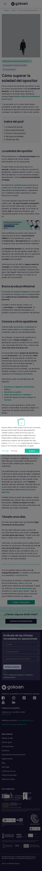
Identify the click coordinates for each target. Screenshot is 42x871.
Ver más (5, 451)
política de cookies (13, 443)
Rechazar (14, 451)
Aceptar (32, 451)
